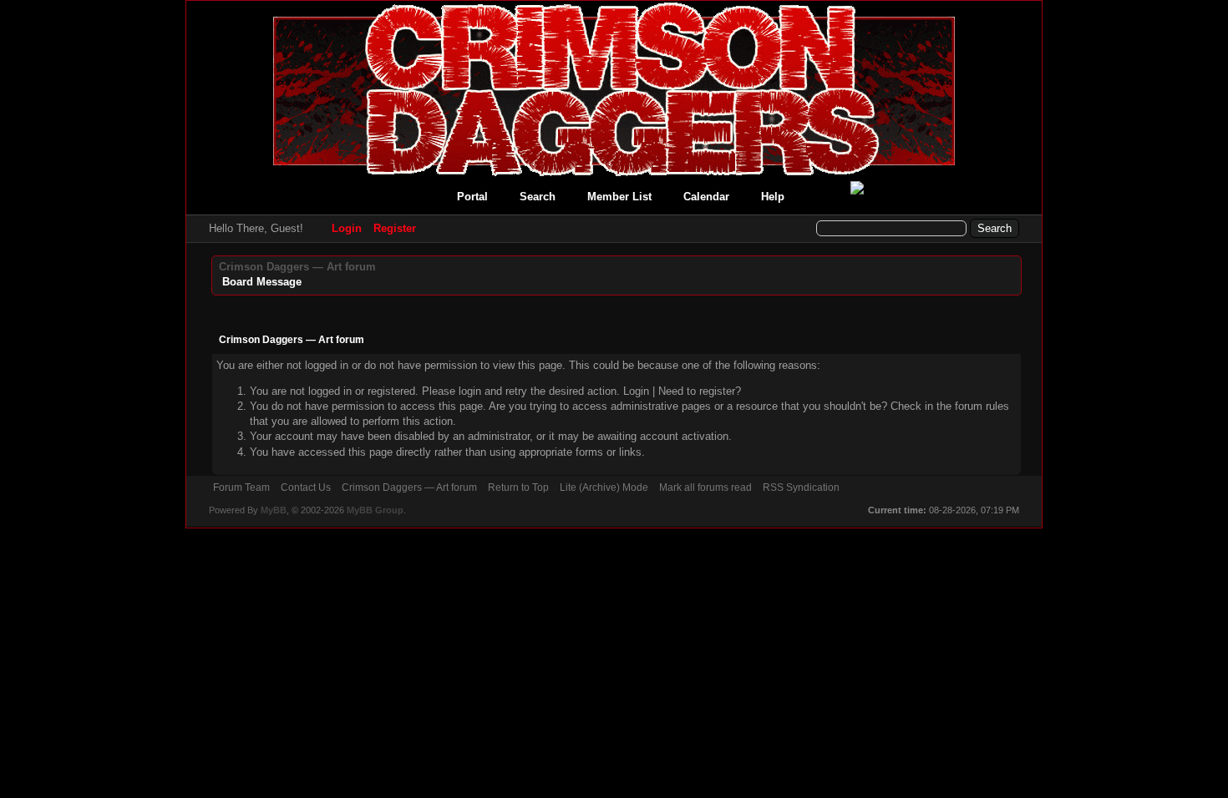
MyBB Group (375, 510)
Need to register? (699, 391)
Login (347, 228)
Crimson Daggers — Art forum (297, 266)
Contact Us (306, 487)
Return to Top (518, 487)
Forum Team (241, 487)
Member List (619, 196)
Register (394, 228)
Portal (472, 196)
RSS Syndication (801, 487)
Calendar (706, 196)
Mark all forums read (705, 487)
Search (538, 196)
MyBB (274, 510)
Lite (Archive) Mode (604, 487)
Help (772, 196)
